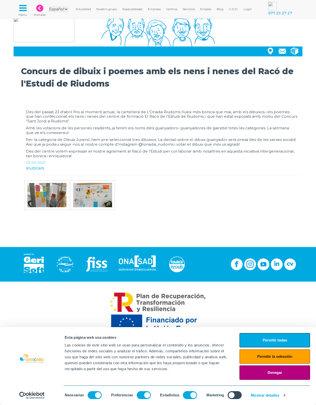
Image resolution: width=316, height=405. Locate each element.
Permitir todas (275, 340)
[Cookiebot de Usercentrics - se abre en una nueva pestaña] (32, 395)
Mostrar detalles (265, 395)
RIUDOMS (35, 168)
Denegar (275, 372)
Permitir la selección (274, 356)
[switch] (144, 395)
